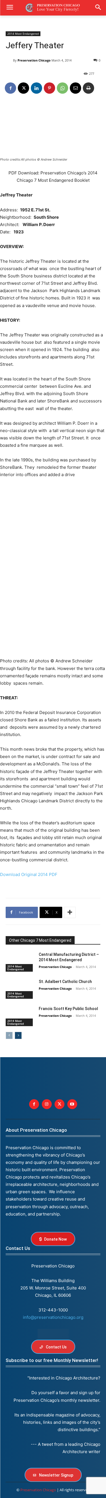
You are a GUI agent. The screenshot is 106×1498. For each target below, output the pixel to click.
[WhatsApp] (62, 88)
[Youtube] (72, 1104)
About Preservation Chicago (36, 1130)
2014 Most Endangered (23, 34)
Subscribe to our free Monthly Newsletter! (52, 1360)
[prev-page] (9, 1035)
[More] (70, 912)
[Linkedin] (36, 88)
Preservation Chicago (34, 60)
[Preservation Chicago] (9, 60)
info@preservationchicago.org (53, 1317)
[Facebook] (10, 88)
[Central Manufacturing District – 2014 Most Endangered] (20, 962)
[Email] (75, 88)
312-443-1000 (53, 1310)
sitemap (53, 1334)
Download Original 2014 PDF (28, 874)
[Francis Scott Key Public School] (20, 1016)
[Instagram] (47, 1104)
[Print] (88, 88)
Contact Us (18, 1248)
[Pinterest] (49, 88)
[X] (23, 88)
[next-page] (18, 1035)
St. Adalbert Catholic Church (65, 981)
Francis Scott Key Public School (68, 1008)
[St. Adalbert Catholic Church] (20, 989)
